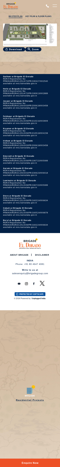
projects (27, 7)
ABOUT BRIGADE (19, 255)
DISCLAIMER (42, 255)
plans (43, 7)
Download (16, 49)
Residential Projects (30, 400)
